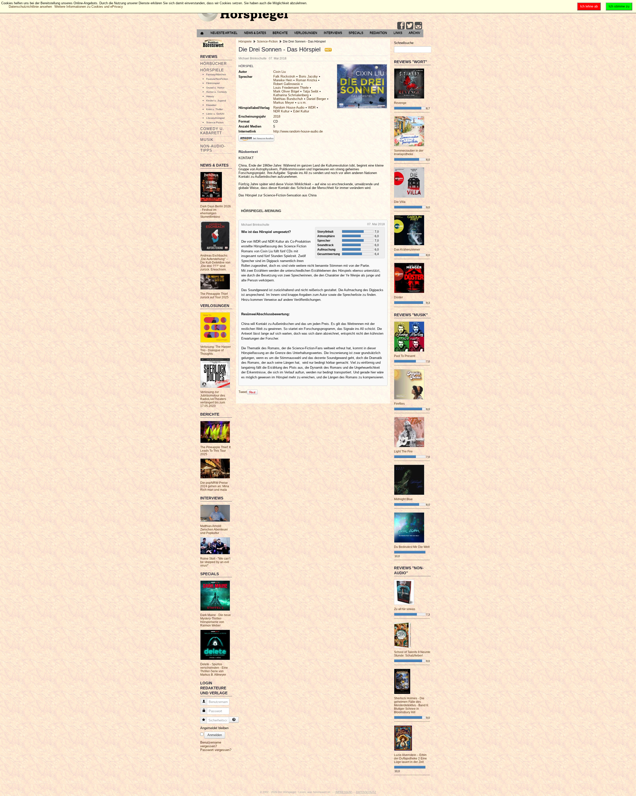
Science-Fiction (215, 122)
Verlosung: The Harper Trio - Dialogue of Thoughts (215, 350)
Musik (206, 139)
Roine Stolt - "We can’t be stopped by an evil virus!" (215, 562)
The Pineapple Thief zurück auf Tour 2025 (214, 295)
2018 (276, 116)
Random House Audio (288, 107)
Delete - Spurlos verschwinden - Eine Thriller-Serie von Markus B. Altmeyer (214, 669)
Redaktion (378, 33)
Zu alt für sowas (404, 609)
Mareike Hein (282, 80)
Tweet (242, 392)
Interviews (333, 33)
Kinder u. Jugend (216, 100)
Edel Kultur (301, 111)
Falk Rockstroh (284, 76)
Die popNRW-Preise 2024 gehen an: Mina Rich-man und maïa (214, 486)
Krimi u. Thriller (214, 109)
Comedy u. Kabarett (212, 131)
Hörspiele (212, 70)
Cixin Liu (279, 72)
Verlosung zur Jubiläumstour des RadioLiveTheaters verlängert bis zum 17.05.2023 (213, 399)
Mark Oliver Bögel (286, 91)
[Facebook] (401, 25)
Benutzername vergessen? (210, 744)
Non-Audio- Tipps (213, 148)
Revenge (400, 103)
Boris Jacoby (308, 76)
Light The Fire (403, 451)
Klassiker (211, 105)
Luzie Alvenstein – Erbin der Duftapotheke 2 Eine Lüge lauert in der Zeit (410, 758)
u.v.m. (302, 102)
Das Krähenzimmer (407, 249)
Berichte (280, 33)
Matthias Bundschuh (288, 99)
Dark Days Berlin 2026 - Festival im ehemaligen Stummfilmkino (215, 212)
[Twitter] (409, 25)
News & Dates (255, 33)
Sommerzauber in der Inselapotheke (408, 152)
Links (398, 33)
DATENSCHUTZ (366, 792)
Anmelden (214, 735)
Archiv (414, 33)
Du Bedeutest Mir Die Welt (412, 547)
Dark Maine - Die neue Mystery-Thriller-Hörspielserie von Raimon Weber (215, 620)
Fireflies (399, 403)
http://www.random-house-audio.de (298, 131)
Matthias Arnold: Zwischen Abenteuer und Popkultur (214, 529)
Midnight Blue (403, 499)
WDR (312, 107)
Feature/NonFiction (217, 79)
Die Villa (399, 202)
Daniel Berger (316, 99)
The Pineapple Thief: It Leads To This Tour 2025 (215, 450)
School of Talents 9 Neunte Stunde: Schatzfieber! (412, 653)
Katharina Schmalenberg (291, 95)
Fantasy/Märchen (216, 74)
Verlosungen (305, 33)
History (210, 96)
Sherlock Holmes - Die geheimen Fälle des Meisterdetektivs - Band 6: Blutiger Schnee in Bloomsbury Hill (411, 705)
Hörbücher (213, 63)
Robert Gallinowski (286, 84)
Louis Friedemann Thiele (291, 87)
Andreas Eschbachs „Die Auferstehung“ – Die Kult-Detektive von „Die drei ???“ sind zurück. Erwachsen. (215, 262)
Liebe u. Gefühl (215, 113)
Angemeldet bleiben (214, 728)
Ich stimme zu (619, 6)
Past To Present (404, 356)
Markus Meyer (283, 102)
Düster (398, 297)
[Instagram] (418, 25)
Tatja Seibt (310, 91)
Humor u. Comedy (216, 91)
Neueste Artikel (224, 33)
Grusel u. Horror (215, 87)
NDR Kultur (281, 111)
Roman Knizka (306, 80)
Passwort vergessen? (215, 750)
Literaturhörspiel (215, 118)
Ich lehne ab (589, 6)
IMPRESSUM (343, 792)
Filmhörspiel (213, 83)
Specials (356, 33)
